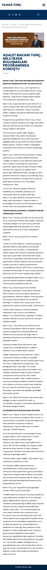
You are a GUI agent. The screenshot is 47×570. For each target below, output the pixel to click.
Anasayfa (5, 25)
